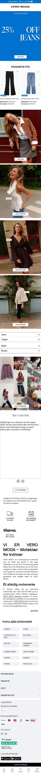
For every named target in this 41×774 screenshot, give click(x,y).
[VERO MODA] (20, 7)
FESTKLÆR (27, 664)
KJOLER (7, 643)
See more (34, 611)
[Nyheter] (20, 136)
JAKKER (7, 629)
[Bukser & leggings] (20, 351)
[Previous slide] (2, 85)
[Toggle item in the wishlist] (17, 72)
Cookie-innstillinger (20, 765)
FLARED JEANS (10, 652)
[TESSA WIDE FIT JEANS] (20, 383)
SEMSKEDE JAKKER (27, 644)
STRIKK (7, 664)
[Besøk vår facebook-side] (2, 734)
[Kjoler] (20, 260)
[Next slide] (39, 85)
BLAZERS (27, 635)
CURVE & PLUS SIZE (9, 636)
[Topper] (20, 204)
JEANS (25, 629)
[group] (10, 87)
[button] (10, 83)
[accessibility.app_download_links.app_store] (16, 760)
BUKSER (26, 658)
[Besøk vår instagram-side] (6, 734)
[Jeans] (20, 36)
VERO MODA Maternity (12, 596)
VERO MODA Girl (20, 601)
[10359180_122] (20, 288)
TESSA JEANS (28, 652)
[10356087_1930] (20, 233)
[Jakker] (20, 315)
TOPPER (7, 658)
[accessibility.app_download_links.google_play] (6, 760)
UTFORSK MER (20, 490)
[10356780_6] (20, 178)
